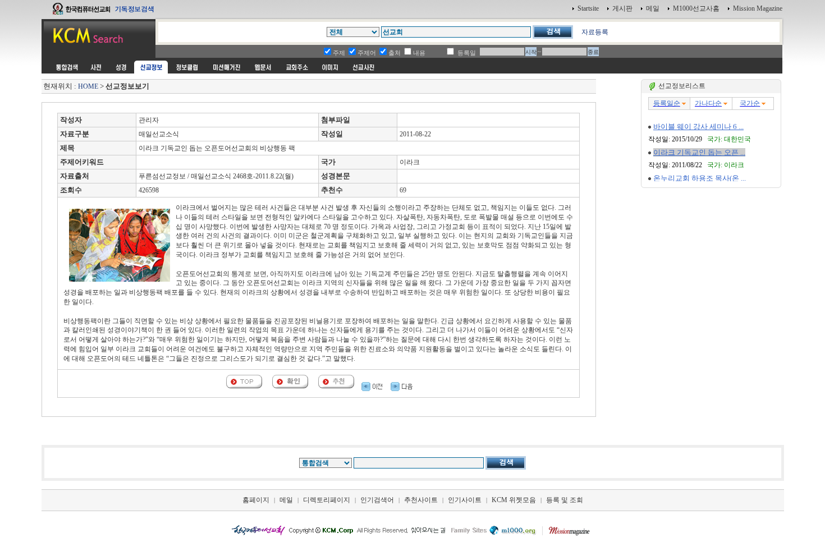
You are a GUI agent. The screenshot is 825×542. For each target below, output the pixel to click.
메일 (652, 8)
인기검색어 (377, 500)
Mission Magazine (757, 8)
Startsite (588, 8)
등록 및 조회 (564, 500)
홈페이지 (255, 500)
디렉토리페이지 (326, 500)
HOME (88, 86)
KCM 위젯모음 (514, 500)
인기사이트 (465, 500)
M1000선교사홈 (696, 8)
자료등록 (594, 32)
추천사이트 (421, 500)
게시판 (622, 8)
